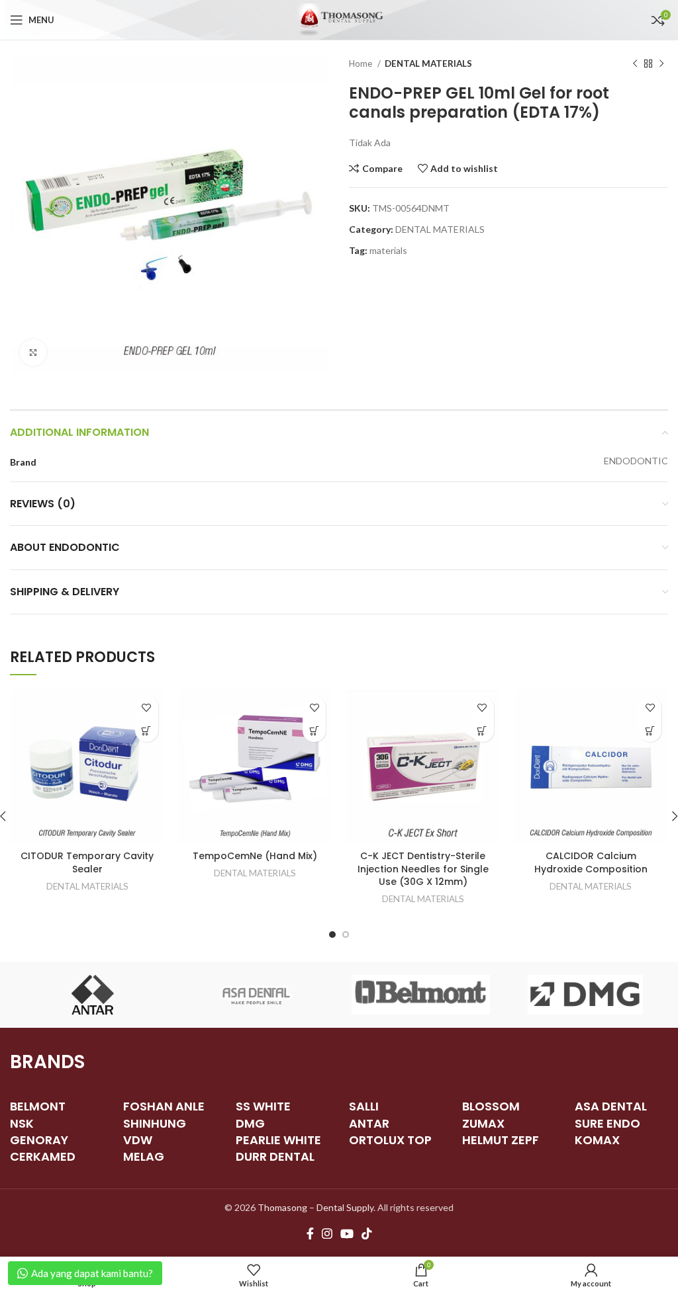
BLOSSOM (491, 1106)
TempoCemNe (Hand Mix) (255, 855)
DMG (250, 1123)
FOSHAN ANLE (164, 1106)
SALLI (364, 1106)
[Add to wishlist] (146, 707)
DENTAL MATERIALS (428, 63)
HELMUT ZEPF (500, 1140)
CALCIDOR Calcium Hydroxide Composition (591, 862)
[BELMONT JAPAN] (420, 995)
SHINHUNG (154, 1123)
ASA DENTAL (611, 1106)
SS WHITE (263, 1106)
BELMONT (38, 1106)
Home (361, 63)
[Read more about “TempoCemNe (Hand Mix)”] (314, 730)
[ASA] (256, 995)
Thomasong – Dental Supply (315, 1207)
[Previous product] (635, 64)
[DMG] (585, 995)
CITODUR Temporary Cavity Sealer (87, 862)
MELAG (143, 1156)
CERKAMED (42, 1156)
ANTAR (369, 1123)
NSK (22, 1123)
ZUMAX (483, 1123)
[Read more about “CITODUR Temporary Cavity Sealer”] (146, 730)
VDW (137, 1140)
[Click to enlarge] (33, 352)
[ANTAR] (92, 995)
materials (388, 250)
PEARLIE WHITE (278, 1140)
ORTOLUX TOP (390, 1140)
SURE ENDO (607, 1123)
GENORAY (39, 1140)
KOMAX (597, 1140)
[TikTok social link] (367, 1233)
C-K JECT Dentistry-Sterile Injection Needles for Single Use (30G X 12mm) (423, 868)
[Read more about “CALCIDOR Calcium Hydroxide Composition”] (649, 730)
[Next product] (661, 64)
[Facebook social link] (310, 1233)
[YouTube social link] (347, 1233)
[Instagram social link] (327, 1233)
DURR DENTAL (275, 1156)
